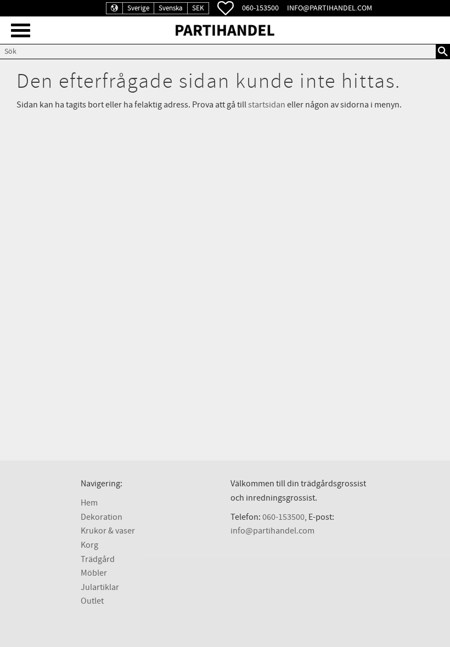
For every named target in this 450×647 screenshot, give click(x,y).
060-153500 (260, 8)
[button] (20, 30)
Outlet (92, 600)
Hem (89, 502)
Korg (89, 545)
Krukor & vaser (108, 530)
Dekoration (101, 517)
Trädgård (98, 559)
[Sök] (443, 51)
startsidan (266, 104)
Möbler (94, 572)
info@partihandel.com (329, 8)
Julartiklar (100, 587)
